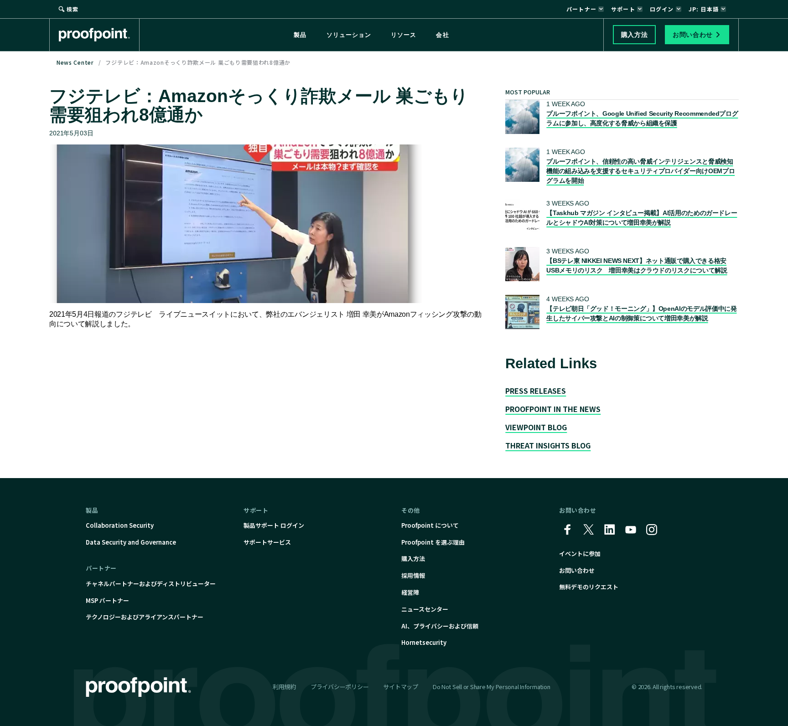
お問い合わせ (577, 570)
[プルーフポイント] (99, 34)
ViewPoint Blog (536, 427)
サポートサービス (267, 542)
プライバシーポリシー (339, 686)
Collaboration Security (120, 525)
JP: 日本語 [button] (704, 9)
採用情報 (413, 575)
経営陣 (410, 592)
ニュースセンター (424, 609)
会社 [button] (442, 34)
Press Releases (535, 390)
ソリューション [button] (349, 34)
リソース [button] (403, 34)
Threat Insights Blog (548, 445)
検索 (72, 9)
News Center (75, 62)
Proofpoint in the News (553, 408)
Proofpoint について (430, 525)
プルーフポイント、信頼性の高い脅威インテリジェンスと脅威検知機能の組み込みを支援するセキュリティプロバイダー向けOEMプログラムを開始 (640, 171)
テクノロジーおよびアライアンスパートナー (144, 617)
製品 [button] (300, 34)
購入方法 (413, 558)
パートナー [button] (581, 9)
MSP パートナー (107, 600)
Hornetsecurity (423, 642)
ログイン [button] (662, 9)
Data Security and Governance (131, 542)
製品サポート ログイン (274, 525)
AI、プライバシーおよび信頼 (439, 626)
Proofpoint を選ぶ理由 (433, 542)
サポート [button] (623, 9)
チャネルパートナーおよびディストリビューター (151, 583)
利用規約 (284, 686)
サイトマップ (400, 686)
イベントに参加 (580, 553)
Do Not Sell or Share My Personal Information (491, 687)
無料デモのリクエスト (588, 586)
